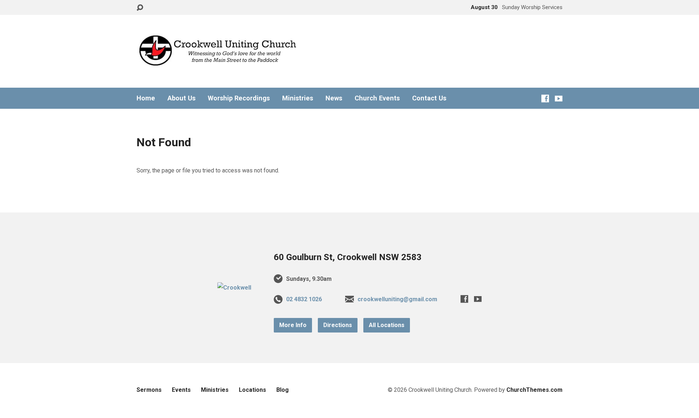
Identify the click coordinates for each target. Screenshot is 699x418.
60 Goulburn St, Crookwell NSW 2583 (348, 257)
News (333, 98)
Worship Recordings (239, 98)
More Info (293, 325)
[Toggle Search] (140, 8)
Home (146, 98)
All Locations (386, 325)
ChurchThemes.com (534, 389)
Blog (282, 389)
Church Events (377, 98)
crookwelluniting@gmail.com (397, 299)
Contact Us (429, 98)
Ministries (297, 98)
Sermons (149, 389)
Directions (337, 325)
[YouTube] (558, 98)
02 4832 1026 (304, 299)
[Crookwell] (234, 287)
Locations (252, 389)
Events (181, 389)
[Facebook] (545, 98)
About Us (181, 98)
